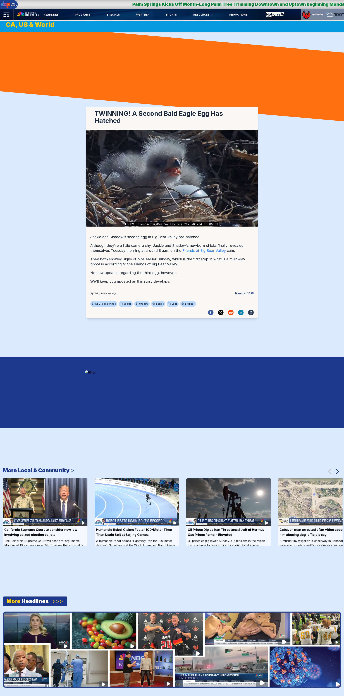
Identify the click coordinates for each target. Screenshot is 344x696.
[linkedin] (241, 312)
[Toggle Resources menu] (211, 14)
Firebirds (317, 14)
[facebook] (211, 312)
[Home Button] (28, 14)
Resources (201, 14)
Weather (142, 14)
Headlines (51, 14)
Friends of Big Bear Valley (204, 250)
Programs (82, 14)
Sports (171, 14)
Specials (113, 14)
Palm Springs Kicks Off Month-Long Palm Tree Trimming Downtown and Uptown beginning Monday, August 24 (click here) (173, 4)
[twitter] (221, 312)
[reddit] (231, 312)
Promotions (238, 14)
